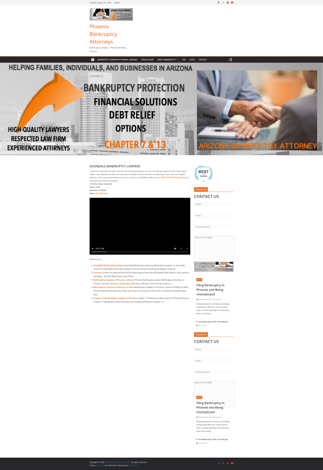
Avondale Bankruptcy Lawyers (108, 265)
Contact (203, 59)
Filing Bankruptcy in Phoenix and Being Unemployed (210, 289)
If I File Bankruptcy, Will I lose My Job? (212, 321)
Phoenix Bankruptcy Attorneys (103, 34)
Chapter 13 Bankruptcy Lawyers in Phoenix (115, 298)
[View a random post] (230, 60)
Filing (199, 280)
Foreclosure (147, 59)
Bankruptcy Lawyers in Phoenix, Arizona (117, 59)
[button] (177, 59)
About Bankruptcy (167, 59)
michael (218, 299)
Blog (192, 59)
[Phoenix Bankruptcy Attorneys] (93, 60)
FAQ (184, 59)
